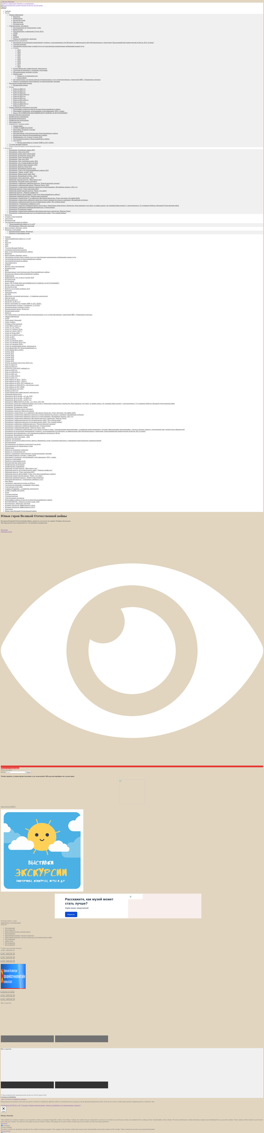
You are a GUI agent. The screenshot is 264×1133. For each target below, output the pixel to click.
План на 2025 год (19, 91)
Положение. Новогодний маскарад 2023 (23, 165)
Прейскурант (17, 74)
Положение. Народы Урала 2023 (20, 167)
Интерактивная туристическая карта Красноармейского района (35, 133)
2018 (19, 63)
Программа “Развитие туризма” (24, 129)
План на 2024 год (19, 92)
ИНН (15, 35)
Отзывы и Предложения (13, 217)
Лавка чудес (9, 941)
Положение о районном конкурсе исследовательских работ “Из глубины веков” (37, 202)
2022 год (8, 242)
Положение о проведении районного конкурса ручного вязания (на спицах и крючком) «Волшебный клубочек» (48, 200)
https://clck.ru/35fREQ (8, 807)
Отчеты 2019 (9, 357)
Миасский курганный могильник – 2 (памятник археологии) (26, 296)
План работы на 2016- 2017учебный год (19, 383)
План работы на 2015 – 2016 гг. (16, 381)
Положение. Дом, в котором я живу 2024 (23, 161)
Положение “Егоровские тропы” (20, 209)
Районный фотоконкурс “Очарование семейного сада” (24, 479)
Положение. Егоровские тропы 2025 (22, 150)
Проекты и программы (13, 229)
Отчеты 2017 (9, 353)
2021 (19, 57)
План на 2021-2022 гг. (21, 100)
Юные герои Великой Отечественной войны (25, 146)
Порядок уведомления (13, 439)
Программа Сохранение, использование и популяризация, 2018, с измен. (39, 111)
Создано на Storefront (8, 1097)
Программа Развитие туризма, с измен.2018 (20, 455)
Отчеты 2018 (9, 355)
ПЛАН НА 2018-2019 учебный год (17, 368)
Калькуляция (21, 78)
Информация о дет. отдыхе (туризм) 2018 (27, 137)
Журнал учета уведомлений (14, 266)
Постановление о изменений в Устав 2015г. (28, 31)
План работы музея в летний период (18, 932)
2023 (19, 54)
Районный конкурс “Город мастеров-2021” (24, 189)
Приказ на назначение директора (24, 39)
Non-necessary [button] (6, 1131)
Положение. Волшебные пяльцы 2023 (22, 168)
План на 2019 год (19, 105)
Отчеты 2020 (9, 359)
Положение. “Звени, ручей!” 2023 (21, 172)
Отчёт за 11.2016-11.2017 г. (14, 335)
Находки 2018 (18, 131)
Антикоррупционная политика (16, 250)
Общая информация (16, 15)
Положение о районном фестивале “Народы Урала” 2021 (29, 185)
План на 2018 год (11, 366)
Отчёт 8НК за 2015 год (13, 326)
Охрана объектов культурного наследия (23, 107)
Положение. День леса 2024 (19, 159)
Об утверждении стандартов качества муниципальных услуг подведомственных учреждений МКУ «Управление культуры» (57, 79)
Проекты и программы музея (19, 233)
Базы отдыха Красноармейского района (19, 252)
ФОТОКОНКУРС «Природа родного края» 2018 (22, 502)
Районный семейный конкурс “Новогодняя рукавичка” (28, 196)
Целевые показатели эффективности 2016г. (20, 505)
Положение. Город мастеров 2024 (21, 157)
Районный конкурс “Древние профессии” (23, 192)
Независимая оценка (20, 85)
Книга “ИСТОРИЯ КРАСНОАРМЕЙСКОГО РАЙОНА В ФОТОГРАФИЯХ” (40, 113)
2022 (19, 55)
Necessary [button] (4, 1123)
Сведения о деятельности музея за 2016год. (20, 483)
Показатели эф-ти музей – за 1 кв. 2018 (18, 396)
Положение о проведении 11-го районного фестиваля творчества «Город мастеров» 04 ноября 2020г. (44, 198)
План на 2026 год (19, 89)
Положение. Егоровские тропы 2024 (22, 155)
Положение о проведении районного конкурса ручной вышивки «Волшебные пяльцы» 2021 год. (43, 187)
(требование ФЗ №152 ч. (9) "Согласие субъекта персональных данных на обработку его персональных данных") (41, 1105)
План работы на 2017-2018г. (15, 387)
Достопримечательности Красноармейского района (31, 139)
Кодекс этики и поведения (14, 285)
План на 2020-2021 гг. (21, 104)
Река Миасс (9, 481)
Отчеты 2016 (9, 352)
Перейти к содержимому (25, 3)
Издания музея (10, 220)
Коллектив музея (19, 20)
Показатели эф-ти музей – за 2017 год (18, 400)
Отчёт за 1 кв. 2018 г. (12, 327)
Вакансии (16, 16)
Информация (17, 18)
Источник (4, 530)
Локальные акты (11, 292)
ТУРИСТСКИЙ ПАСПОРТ (23, 128)
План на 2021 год (19, 102)
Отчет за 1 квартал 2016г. (14, 329)
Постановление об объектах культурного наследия (23, 444)
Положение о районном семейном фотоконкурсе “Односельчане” (32, 207)
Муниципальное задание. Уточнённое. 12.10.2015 (22, 305)
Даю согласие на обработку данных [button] (13, 1099)
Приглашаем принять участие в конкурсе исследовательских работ (28, 937)
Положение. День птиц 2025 (19, 152)
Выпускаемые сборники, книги (16, 228)
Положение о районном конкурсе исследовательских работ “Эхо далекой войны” (37, 213)
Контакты (8, 215)
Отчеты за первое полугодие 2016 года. (19, 363)
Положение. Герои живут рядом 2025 (22, 154)
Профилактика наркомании (18, 117)
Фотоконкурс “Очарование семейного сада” (24, 204)
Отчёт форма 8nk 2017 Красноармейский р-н (21, 348)
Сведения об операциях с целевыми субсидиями (30, 70)
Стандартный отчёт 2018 (13, 487)
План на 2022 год (19, 98)
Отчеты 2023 (9, 361)
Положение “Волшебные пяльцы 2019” (19, 405)
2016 (19, 67)
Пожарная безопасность (17, 118)
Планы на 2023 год (11, 390)
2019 (19, 61)
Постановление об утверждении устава (27, 28)
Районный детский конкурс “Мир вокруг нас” (25, 179)
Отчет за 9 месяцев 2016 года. (15, 342)
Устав (7, 492)
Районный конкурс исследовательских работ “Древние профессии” (28, 470)
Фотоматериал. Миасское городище (21, 226)
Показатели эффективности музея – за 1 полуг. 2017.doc (24, 402)
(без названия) (10, 928)
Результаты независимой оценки (20, 83)
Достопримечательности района (16, 222)
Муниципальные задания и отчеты (25, 72)
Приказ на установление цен (27, 76)
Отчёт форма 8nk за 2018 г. (14, 350)
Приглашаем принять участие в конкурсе (19, 935)
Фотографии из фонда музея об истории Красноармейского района (36, 109)
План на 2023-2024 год (21, 94)
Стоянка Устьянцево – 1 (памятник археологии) (22, 489)
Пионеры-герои (6, 532)
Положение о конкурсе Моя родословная (19, 411)
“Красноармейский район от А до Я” (22, 224)
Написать (71, 914)
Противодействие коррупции (19, 115)
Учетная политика (19, 44)
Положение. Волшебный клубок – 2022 (23, 176)
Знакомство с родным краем (11, 923)
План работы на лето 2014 (14, 389)
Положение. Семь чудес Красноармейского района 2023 (29, 170)
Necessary (6, 1125)
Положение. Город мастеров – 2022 (21, 178)
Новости (8, 313)
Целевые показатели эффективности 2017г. (20, 507)
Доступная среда (15, 122)
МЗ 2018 (8, 294)
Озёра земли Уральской (13, 320)
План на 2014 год (11, 364)
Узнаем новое (18, 126)
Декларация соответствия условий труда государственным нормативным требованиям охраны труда (48, 46)
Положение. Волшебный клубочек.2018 (19, 435)
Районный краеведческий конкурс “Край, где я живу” (28, 191)
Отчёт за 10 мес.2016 (12, 333)
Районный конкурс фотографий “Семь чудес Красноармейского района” (34, 194)
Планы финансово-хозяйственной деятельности (30, 68)
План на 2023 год (19, 96)
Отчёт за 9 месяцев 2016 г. (14, 340)
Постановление (10, 442)
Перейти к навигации (8, 3)
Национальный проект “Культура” (21, 231)
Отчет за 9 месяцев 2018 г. (14, 344)
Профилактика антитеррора (19, 120)
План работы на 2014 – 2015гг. (16, 379)
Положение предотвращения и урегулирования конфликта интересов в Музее (32, 433)
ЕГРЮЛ (16, 37)
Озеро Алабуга (10, 322)
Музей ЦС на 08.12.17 (13, 302)
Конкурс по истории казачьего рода (17, 289)
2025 (19, 50)
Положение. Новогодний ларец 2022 (22, 174)
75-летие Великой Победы (18, 144)
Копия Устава (18, 29)
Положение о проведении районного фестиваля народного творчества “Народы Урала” (40, 211)
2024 (19, 52)
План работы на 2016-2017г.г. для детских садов (22, 385)
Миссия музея (18, 22)
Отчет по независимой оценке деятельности (20, 346)
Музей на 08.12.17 (11, 300)
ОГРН (15, 33)
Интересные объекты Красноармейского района (30, 135)
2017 (19, 65)
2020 (19, 59)
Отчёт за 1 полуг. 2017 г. (13, 331)
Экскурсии (9, 218)
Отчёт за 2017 (10, 337)
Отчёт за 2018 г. (10, 339)
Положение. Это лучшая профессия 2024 (23, 163)
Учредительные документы (18, 26)
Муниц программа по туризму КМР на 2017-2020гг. (35, 142)
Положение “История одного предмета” (23, 181)
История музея (18, 24)
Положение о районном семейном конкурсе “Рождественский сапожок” (34, 183)
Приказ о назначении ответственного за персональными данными (36, 81)
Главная (8, 11)
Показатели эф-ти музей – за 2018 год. (18, 398)
